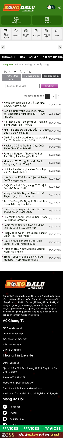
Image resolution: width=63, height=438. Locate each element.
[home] (18, 7)
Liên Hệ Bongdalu (12, 349)
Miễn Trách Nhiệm (12, 344)
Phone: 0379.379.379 (14, 377)
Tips (22, 57)
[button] (3, 47)
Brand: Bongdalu (11, 363)
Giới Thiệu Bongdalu (13, 328)
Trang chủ (8, 57)
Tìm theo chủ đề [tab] (31, 76)
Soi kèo (33, 57)
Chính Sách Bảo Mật (13, 333)
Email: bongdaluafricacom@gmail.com (22, 388)
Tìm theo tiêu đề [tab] (51, 76)
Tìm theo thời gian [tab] (11, 77)
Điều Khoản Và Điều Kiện (15, 339)
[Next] (58, 96)
